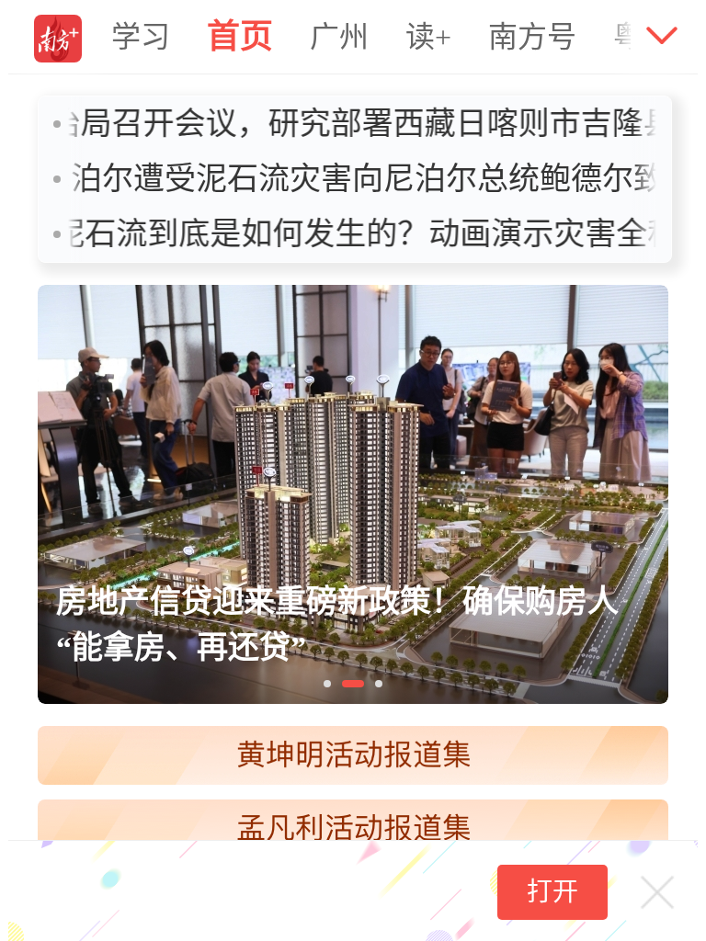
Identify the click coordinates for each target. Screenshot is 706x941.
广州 (339, 36)
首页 (240, 36)
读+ (428, 36)
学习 (140, 36)
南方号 (532, 36)
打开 (552, 892)
